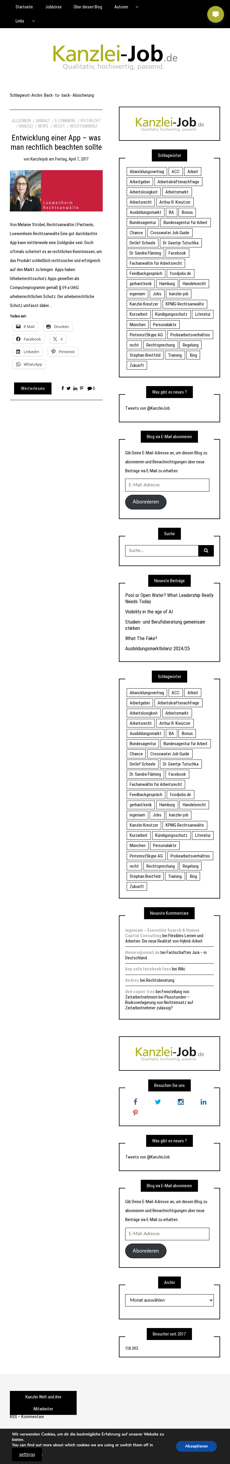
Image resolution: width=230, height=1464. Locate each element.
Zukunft (137, 365)
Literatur (203, 314)
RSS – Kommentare (27, 1416)
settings (27, 1454)
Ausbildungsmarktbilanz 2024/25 (157, 648)
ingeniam (137, 294)
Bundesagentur (143, 222)
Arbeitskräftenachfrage (178, 181)
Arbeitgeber (140, 181)
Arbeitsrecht (141, 202)
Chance (136, 232)
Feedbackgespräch (146, 273)
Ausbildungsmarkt (145, 212)
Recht (59, 126)
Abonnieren (146, 501)
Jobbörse (53, 6)
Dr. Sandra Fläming (145, 253)
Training (175, 355)
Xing (193, 355)
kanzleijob (39, 159)
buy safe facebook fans (148, 969)
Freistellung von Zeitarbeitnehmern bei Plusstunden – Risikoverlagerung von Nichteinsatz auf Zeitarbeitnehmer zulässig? (159, 1000)
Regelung (191, 345)
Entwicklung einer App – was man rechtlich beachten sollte (56, 142)
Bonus (187, 212)
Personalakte (164, 324)
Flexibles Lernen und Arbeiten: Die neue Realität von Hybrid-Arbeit (164, 938)
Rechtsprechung (160, 345)
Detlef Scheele (142, 243)
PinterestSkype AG (146, 335)
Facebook (177, 253)
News (43, 126)
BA (171, 212)
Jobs (157, 294)
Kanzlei (26, 126)
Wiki (181, 969)
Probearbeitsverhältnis (190, 335)
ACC (176, 171)
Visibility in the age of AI (149, 612)
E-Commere (65, 120)
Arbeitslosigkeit (144, 192)
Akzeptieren (196, 1446)
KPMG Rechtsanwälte (185, 304)
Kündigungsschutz (171, 314)
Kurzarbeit (139, 314)
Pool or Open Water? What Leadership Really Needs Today (169, 598)
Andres (132, 980)
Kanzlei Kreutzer (144, 304)
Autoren (121, 6)
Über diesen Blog (88, 6)
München (138, 324)
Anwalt (43, 120)
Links (20, 21)
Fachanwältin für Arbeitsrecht (156, 263)
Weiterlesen (33, 388)
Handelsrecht (194, 283)
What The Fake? (141, 638)
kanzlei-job (178, 294)
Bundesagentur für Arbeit (186, 222)
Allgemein (21, 120)
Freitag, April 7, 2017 (72, 159)
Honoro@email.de (142, 952)
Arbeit (192, 171)
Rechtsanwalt (84, 126)
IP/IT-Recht (91, 120)
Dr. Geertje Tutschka (181, 243)
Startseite (24, 6)
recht (134, 345)
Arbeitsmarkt (177, 192)
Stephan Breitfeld (145, 355)
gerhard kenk (141, 283)
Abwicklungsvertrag (147, 171)
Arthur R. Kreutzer (174, 202)
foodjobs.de (180, 273)
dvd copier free (140, 991)
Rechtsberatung (160, 980)
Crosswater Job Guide (169, 232)
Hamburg (167, 283)
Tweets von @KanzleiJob (147, 408)
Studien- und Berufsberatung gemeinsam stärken (165, 625)
